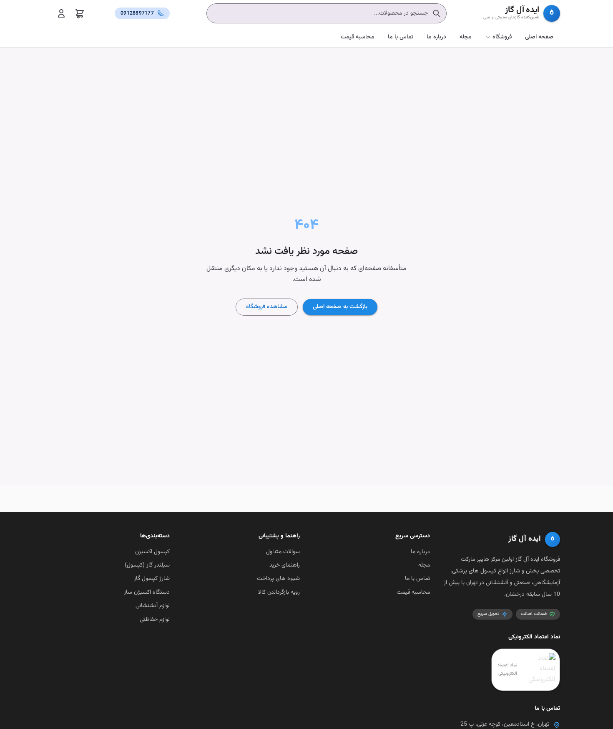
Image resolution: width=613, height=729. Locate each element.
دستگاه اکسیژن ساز (147, 592)
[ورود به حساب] (61, 13)
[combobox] (326, 13)
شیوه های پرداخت (278, 578)
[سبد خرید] (79, 13)
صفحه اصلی (539, 37)
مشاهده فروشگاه (266, 306)
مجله (466, 37)
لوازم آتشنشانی (153, 605)
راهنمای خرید (284, 565)
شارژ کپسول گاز (152, 578)
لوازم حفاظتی (155, 619)
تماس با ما (400, 37)
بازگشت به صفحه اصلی (340, 306)
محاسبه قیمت (357, 37)
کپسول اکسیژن (152, 552)
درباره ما (436, 37)
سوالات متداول (283, 552)
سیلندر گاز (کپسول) (147, 565)
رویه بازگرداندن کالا (279, 592)
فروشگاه (502, 37)
